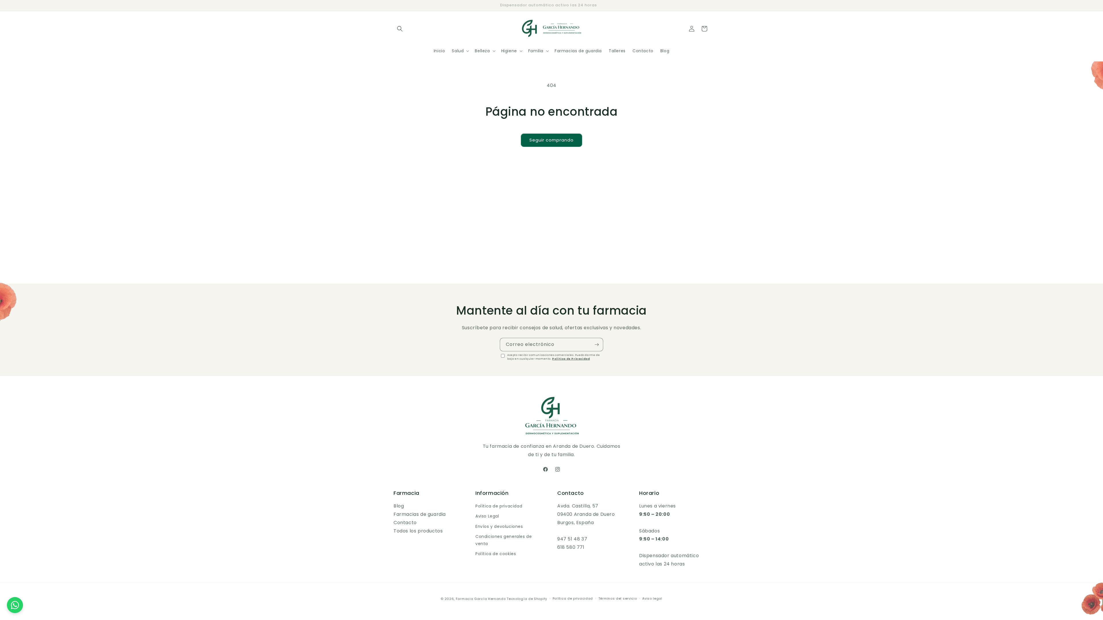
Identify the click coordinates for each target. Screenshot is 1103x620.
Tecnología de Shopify (527, 598)
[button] (400, 28)
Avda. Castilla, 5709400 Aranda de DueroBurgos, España (586, 514)
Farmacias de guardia (420, 514)
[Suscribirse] (596, 344)
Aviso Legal (487, 516)
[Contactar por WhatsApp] (15, 605)
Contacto (405, 522)
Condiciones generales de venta (503, 540)
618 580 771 (571, 547)
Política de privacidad (498, 506)
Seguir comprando (551, 140)
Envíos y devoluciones (499, 526)
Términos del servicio (617, 598)
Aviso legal (652, 598)
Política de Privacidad (571, 359)
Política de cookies (495, 554)
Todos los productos (418, 531)
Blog (399, 506)
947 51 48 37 (572, 539)
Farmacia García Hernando (481, 598)
